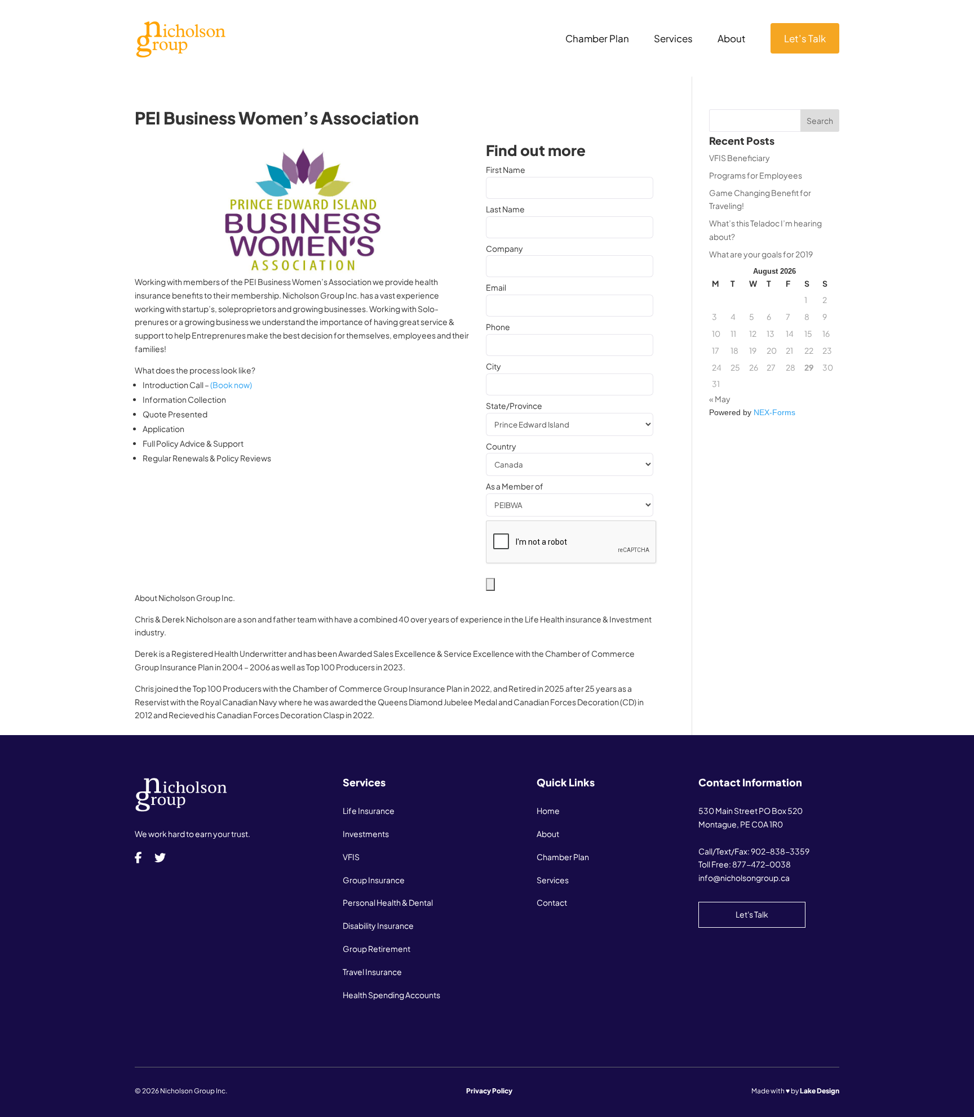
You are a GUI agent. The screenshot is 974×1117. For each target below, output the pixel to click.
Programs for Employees (755, 175)
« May (719, 399)
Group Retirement (376, 949)
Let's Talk (752, 914)
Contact (552, 902)
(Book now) (231, 385)
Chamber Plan (597, 39)
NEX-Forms (774, 412)
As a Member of (514, 486)
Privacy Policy (489, 1091)
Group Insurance (374, 880)
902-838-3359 (780, 851)
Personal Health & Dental (388, 902)
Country (501, 446)
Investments (366, 834)
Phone (498, 327)
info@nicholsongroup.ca (744, 878)
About (732, 39)
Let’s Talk (805, 38)
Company (504, 248)
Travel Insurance (372, 972)
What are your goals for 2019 (761, 254)
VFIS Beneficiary (739, 158)
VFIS (351, 857)
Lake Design (819, 1091)
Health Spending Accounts (391, 995)
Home (548, 811)
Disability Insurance (378, 925)
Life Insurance (369, 811)
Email (496, 287)
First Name (505, 169)
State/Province (514, 405)
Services (673, 39)
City (493, 366)
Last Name (505, 209)
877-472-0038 (761, 864)
